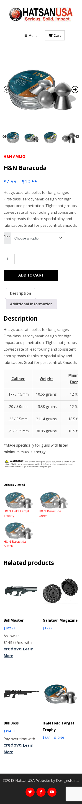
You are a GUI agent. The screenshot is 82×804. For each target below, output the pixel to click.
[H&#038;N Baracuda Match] (19, 530)
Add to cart (31, 275)
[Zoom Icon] (41, 89)
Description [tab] (20, 293)
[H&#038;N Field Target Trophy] (19, 500)
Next (77, 136)
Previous (4, 136)
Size (7, 236)
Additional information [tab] (31, 303)
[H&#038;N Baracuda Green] (54, 500)
